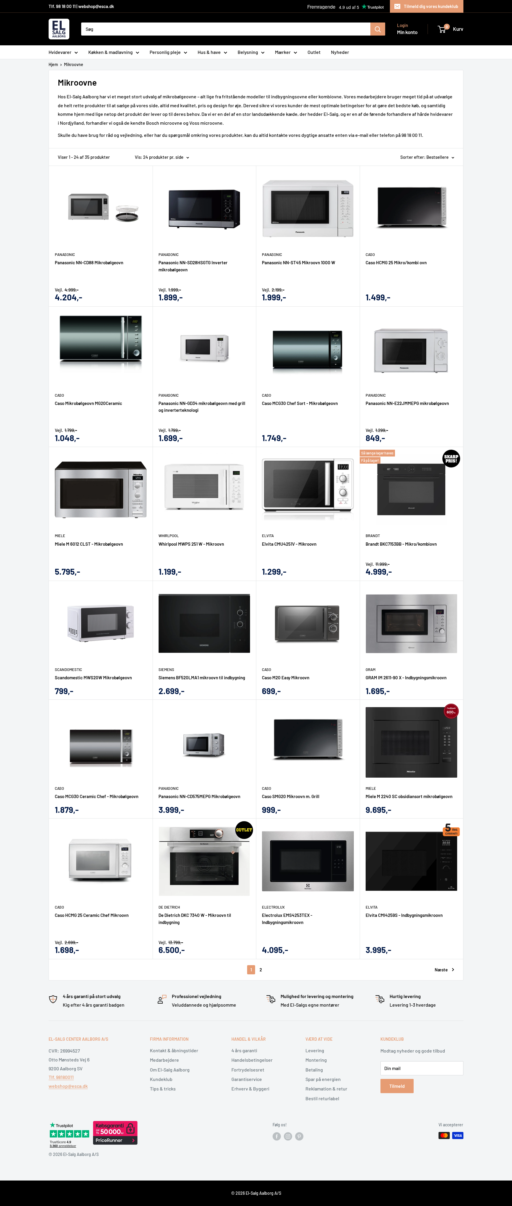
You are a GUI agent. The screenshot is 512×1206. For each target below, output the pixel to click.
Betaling (314, 1069)
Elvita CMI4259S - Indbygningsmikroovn (404, 915)
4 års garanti (244, 1050)
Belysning (248, 52)
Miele (60, 535)
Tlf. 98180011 (61, 1077)
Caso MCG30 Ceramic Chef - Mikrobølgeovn (96, 796)
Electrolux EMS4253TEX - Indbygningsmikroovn (287, 918)
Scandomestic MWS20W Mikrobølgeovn (93, 677)
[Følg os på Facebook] (277, 1136)
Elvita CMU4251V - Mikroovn (289, 544)
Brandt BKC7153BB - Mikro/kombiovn (401, 544)
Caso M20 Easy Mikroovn (285, 677)
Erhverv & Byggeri (250, 1088)
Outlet (314, 52)
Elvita (268, 535)
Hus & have (209, 52)
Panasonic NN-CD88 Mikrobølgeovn (89, 262)
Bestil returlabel (322, 1098)
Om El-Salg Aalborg (170, 1069)
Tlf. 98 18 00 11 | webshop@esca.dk (81, 6)
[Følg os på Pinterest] (299, 1136)
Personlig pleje (165, 52)
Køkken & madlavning (110, 52)
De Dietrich (169, 907)
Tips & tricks (163, 1088)
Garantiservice (246, 1079)
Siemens (166, 669)
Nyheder (340, 52)
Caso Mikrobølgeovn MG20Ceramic (88, 403)
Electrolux (273, 907)
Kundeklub (161, 1079)
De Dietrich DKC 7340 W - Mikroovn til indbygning (195, 918)
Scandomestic (68, 669)
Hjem (53, 64)
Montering (316, 1060)
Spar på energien (323, 1079)
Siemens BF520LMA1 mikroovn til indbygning (202, 677)
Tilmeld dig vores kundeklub (431, 6)
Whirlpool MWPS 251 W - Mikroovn (191, 544)
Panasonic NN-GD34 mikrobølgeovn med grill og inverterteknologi (202, 407)
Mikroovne (73, 64)
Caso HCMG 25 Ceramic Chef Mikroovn (92, 915)
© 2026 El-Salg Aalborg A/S (256, 1193)
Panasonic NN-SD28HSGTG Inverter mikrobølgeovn (193, 266)
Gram (370, 669)
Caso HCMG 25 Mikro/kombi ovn (396, 262)
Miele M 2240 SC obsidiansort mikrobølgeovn (409, 796)
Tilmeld (397, 1086)
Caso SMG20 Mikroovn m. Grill (290, 796)
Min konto (407, 32)
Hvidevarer (60, 52)
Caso (370, 254)
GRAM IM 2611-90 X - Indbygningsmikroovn (406, 677)
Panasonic (65, 254)
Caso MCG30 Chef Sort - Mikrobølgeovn (300, 403)
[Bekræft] (377, 29)
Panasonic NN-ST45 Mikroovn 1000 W (298, 262)
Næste (441, 969)
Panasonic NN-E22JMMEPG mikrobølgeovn (407, 403)
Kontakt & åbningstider (174, 1050)
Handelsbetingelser (252, 1060)
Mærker (283, 52)
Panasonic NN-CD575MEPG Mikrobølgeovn (199, 796)
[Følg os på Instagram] (288, 1136)
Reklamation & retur (326, 1088)
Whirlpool (169, 535)
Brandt (373, 535)
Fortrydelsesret (247, 1069)
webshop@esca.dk (68, 1086)
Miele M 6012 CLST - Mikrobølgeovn (89, 544)
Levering (314, 1050)
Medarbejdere (164, 1060)
